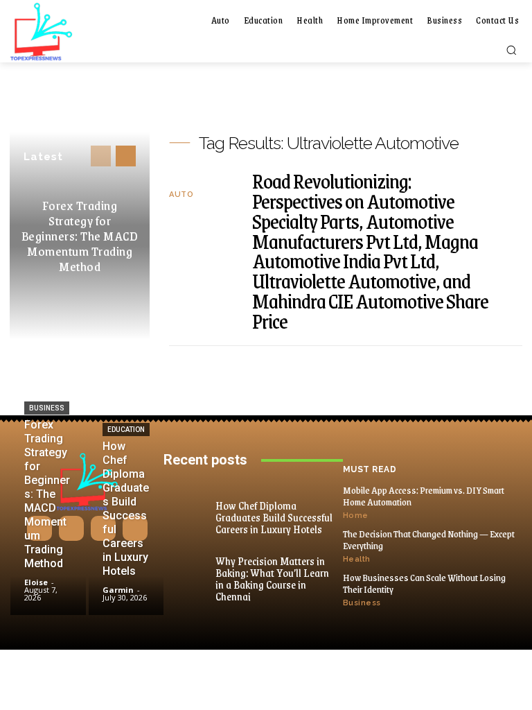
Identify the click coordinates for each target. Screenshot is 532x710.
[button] (511, 50)
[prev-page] (101, 156)
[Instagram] (71, 528)
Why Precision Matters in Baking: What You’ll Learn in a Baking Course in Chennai (272, 578)
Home (356, 515)
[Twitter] (135, 528)
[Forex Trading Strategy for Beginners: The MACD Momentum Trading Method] (48, 583)
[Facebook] (39, 528)
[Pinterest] (103, 528)
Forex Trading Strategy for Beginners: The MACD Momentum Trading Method (80, 236)
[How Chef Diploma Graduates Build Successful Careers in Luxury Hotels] (126, 583)
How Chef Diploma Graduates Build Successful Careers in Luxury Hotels (273, 516)
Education (126, 429)
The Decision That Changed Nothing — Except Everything (429, 539)
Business (46, 408)
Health (357, 559)
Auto (181, 194)
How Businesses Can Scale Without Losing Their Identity (424, 583)
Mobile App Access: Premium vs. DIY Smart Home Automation (423, 496)
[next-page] (126, 156)
